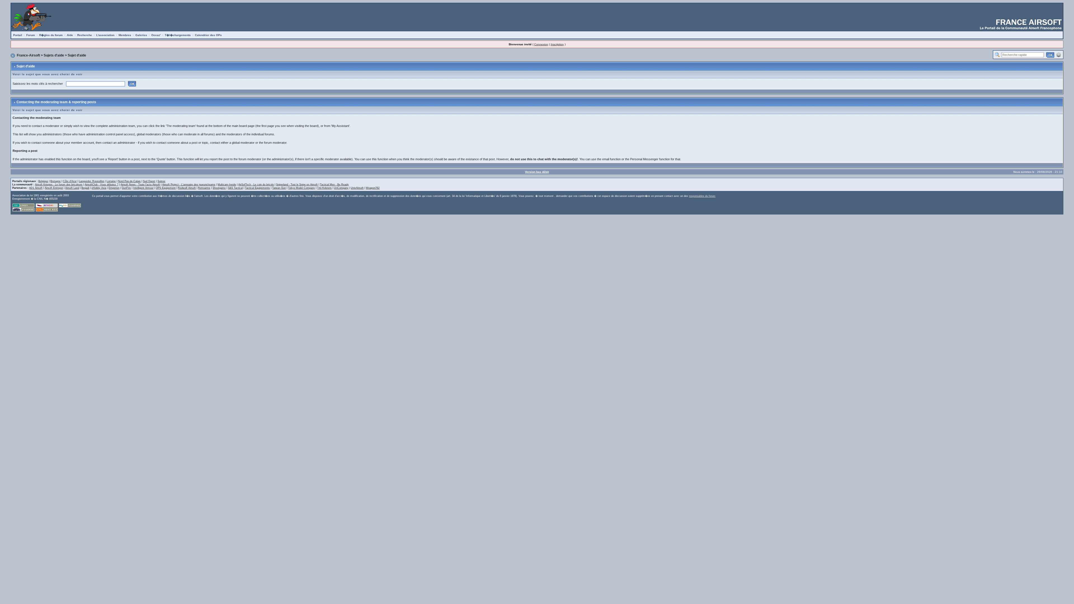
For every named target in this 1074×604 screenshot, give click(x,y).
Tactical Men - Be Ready (334, 184)
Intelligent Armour (143, 188)
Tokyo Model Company (301, 188)
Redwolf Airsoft (187, 188)
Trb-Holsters (324, 188)
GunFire (126, 188)
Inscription (557, 44)
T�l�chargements (178, 35)
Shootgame (219, 188)
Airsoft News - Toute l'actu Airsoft (140, 184)
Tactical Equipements (257, 188)
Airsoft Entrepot (54, 188)
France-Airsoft (28, 55)
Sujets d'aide (54, 55)
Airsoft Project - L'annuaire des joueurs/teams (188, 184)
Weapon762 (373, 188)
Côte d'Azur (70, 181)
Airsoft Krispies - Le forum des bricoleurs (59, 184)
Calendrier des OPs (208, 35)
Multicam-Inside (227, 184)
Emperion (114, 188)
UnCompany (341, 188)
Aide (70, 35)
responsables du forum (702, 196)
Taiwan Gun (279, 188)
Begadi (85, 188)
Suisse (161, 181)
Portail (17, 35)
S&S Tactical (235, 188)
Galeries (141, 35)
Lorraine (111, 181)
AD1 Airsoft (36, 188)
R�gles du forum (51, 35)
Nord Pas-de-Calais (129, 181)
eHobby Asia (98, 188)
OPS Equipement (166, 188)
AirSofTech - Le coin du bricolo (256, 184)
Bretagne (55, 181)
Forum (30, 35)
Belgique (43, 181)
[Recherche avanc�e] (1058, 54)
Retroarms (204, 188)
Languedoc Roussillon (91, 181)
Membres (125, 35)
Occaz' (156, 35)
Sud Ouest (149, 181)
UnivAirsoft (357, 188)
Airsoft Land (72, 188)
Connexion (541, 44)
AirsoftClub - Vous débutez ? (101, 184)
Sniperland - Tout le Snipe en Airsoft (297, 184)
